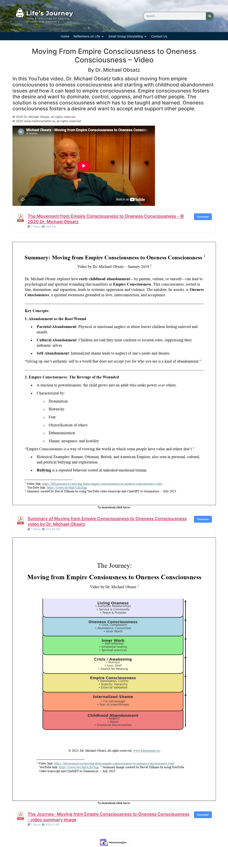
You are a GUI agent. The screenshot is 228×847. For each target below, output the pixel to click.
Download (203, 216)
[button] (88, 36)
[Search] (210, 16)
